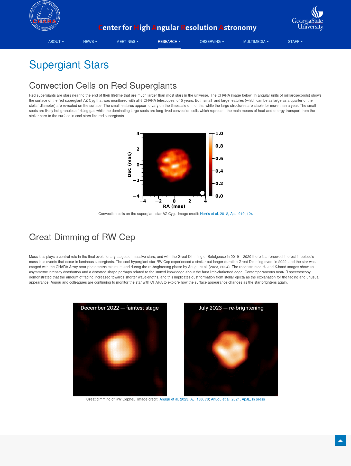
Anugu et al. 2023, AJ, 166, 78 (184, 399)
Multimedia (254, 41)
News (88, 41)
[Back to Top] (340, 440)
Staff (293, 41)
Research (167, 41)
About (54, 41)
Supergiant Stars (69, 63)
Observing (210, 41)
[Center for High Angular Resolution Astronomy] (44, 7)
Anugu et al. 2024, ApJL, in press (238, 399)
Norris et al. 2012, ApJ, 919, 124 (226, 213)
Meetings (125, 41)
